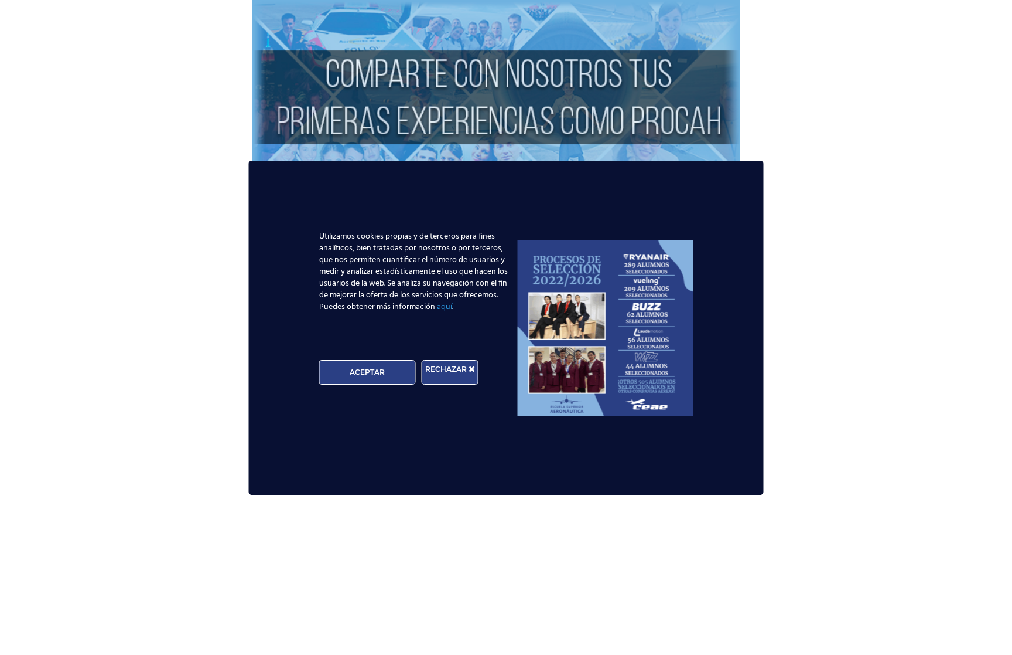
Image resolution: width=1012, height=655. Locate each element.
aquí (444, 307)
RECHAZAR (447, 369)
